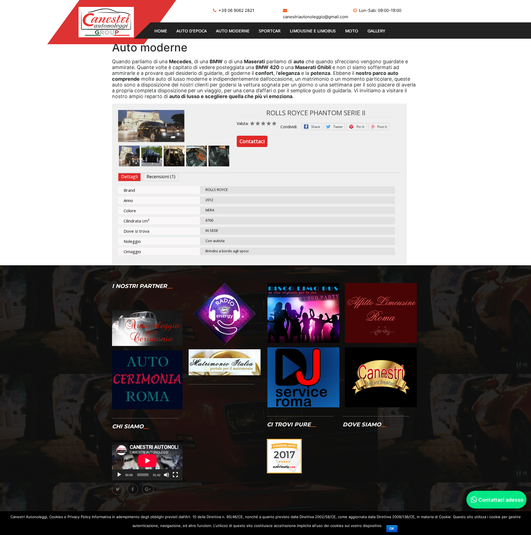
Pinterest (356, 126)
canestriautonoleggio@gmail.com (315, 16)
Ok (391, 529)
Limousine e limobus (313, 30)
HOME (160, 30)
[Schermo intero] (175, 475)
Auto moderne (232, 30)
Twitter (334, 126)
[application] (147, 460)
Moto (351, 30)
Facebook (311, 126)
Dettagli (129, 177)
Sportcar (269, 30)
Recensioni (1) (161, 177)
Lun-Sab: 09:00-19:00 (380, 10)
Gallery (376, 30)
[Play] (119, 475)
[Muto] (166, 475)
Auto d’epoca (191, 30)
